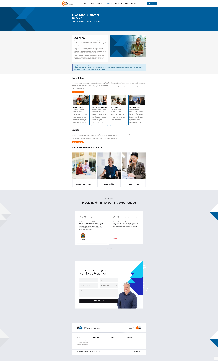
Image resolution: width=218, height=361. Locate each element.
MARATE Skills (109, 184)
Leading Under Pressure (84, 184)
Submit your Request (99, 300)
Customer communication (82, 340)
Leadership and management (82, 342)
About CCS (96, 337)
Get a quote (151, 3)
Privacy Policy (129, 337)
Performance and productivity (82, 344)
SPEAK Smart (134, 184)
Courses (112, 337)
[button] (107, 248)
